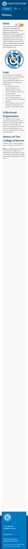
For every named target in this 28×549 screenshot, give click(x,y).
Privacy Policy (8, 534)
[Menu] (25, 9)
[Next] (21, 25)
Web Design (7, 544)
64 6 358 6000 (8, 526)
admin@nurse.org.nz (10, 528)
